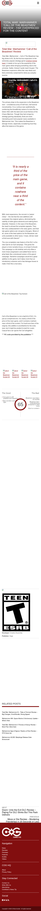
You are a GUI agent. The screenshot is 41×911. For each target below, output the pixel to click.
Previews (5, 852)
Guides (4, 857)
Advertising (5, 887)
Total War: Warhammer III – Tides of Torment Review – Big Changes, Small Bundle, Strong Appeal (20, 713)
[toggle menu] (38, 3)
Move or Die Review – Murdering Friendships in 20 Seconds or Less (22, 820)
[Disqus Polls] (20, 447)
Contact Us (5, 883)
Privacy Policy (6, 872)
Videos (4, 859)
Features (5, 854)
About (4, 870)
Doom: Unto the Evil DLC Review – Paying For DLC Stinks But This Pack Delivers (20, 812)
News (4, 848)
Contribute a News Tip (9, 889)
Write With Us (6, 885)
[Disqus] (20, 499)
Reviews (5, 850)
